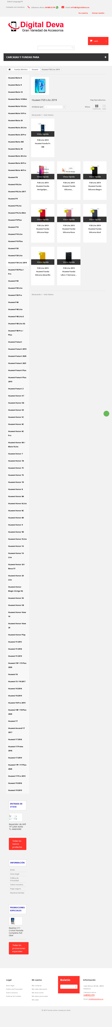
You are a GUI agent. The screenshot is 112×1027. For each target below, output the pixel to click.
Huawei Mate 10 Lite (17, 106)
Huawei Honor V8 (16, 605)
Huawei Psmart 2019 (17, 349)
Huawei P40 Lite (15, 309)
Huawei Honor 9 (15, 525)
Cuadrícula (97, 109)
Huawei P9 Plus (15, 220)
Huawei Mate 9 (15, 85)
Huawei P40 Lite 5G (16, 323)
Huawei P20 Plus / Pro (16, 271)
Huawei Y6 (12, 674)
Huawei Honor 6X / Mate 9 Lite (16, 444)
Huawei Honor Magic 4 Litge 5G (15, 589)
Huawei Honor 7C (16, 468)
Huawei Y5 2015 (15, 642)
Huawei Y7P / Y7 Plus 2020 (17, 767)
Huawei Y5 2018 (15, 649)
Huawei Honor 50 (16, 598)
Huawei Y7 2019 (15, 757)
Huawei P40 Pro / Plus (15, 332)
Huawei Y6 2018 (15, 688)
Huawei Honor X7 (16, 396)
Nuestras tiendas (17, 893)
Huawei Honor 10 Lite (16, 555)
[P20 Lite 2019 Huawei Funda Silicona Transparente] (68, 170)
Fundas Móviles (21, 69)
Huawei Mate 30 (15, 149)
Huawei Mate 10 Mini (17, 99)
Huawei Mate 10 (15, 92)
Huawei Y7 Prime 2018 (15, 748)
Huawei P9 (12, 198)
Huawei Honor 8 (15, 489)
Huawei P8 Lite (14, 184)
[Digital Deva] (56, 26)
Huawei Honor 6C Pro (16, 433)
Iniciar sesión (98, 13)
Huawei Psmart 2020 (17, 356)
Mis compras (37, 986)
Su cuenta (83, 13)
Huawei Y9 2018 (15, 783)
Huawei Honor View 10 (17, 614)
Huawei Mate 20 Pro (17, 134)
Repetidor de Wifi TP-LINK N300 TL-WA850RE (17, 826)
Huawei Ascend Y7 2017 (16, 730)
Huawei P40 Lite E (16, 316)
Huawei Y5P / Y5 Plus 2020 (17, 665)
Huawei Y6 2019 (15, 695)
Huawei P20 (13, 248)
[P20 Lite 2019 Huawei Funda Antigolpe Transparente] (42, 170)
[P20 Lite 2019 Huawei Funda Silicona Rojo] (42, 213)
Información (17, 862)
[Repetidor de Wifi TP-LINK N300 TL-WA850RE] (16, 817)
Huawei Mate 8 (15, 78)
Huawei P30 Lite (15, 288)
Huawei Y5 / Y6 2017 (16, 681)
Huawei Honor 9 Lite (17, 539)
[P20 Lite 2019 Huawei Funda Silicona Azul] (95, 213)
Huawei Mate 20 (15, 120)
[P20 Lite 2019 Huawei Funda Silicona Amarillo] (42, 256)
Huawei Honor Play (16, 634)
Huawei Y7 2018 (15, 739)
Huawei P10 (13, 227)
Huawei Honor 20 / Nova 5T (16, 566)
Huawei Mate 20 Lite (17, 127)
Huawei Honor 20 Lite (16, 577)
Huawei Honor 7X (16, 482)
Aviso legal (14, 874)
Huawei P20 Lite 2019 (17, 262)
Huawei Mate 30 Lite (17, 156)
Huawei (35, 69)
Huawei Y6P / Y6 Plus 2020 (17, 712)
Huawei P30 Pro (15, 295)
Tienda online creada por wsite (58, 1010)
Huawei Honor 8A (16, 496)
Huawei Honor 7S (16, 475)
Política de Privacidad (14, 879)
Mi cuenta (37, 980)
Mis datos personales (40, 996)
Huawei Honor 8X (16, 517)
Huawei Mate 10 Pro (17, 113)
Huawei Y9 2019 (15, 790)
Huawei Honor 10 (16, 546)
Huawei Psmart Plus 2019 (17, 379)
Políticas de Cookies (13, 996)
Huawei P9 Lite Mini (17, 213)
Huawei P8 (12, 177)
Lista (104, 109)
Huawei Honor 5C (16, 417)
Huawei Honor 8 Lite (17, 503)
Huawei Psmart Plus (17, 370)
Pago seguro (15, 888)
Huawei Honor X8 (16, 403)
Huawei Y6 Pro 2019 (16, 703)
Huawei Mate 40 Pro (17, 170)
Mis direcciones (38, 993)
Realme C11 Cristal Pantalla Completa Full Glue (16, 932)
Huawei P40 (13, 302)
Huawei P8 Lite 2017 (17, 191)
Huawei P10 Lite (15, 234)
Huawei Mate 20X (16, 142)
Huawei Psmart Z (16, 388)
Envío (12, 870)
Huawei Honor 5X (16, 410)
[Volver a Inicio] (9, 69)
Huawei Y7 (12, 721)
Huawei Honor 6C (16, 424)
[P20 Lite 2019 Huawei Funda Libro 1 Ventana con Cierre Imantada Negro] (68, 256)
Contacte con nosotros (15, 7)
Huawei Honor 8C (16, 510)
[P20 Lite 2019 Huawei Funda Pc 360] (42, 128)
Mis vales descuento (39, 989)
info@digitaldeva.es (96, 999)
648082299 (89, 995)
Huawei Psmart (15, 342)
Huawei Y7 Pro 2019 (16, 776)
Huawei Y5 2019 (15, 656)
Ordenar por (37, 107)
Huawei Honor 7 (15, 453)
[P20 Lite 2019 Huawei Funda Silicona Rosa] (68, 213)
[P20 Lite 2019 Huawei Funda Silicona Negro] (95, 170)
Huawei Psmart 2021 (17, 363)
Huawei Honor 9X (16, 532)
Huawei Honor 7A (16, 461)
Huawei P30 (13, 281)
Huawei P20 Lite (15, 255)
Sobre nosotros (16, 884)
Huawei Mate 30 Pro (17, 163)
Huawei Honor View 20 (17, 625)
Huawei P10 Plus (15, 241)
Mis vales (35, 1000)
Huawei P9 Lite (14, 205)
